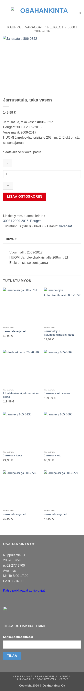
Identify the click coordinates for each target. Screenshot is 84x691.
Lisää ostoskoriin (24, 196)
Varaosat (34, 27)
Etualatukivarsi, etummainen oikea (21, 395)
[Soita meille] (14, 600)
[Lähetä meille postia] (6, 600)
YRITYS (64, 679)
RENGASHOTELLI (46, 676)
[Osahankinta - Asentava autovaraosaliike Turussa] (42, 13)
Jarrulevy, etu (52, 455)
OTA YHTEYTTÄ (46, 679)
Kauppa (14, 27)
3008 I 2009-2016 (16, 221)
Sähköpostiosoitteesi (18, 636)
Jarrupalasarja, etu (15, 331)
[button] (5, 13)
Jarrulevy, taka (12, 455)
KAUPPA (65, 676)
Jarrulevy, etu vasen (57, 393)
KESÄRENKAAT (22, 676)
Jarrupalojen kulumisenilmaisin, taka (59, 333)
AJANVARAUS (25, 679)
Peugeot (55, 27)
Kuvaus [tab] (12, 239)
